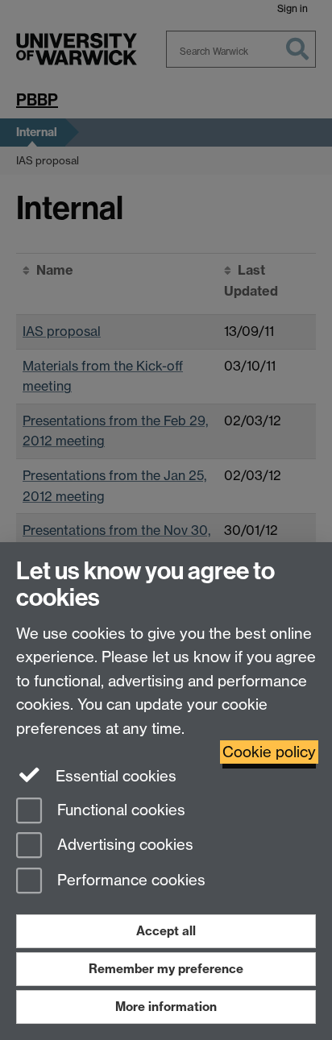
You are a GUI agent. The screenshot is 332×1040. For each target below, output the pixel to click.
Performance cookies (129, 881)
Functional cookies (119, 810)
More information (166, 1006)
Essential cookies (114, 776)
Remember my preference (166, 968)
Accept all (166, 930)
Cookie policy (269, 752)
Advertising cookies (123, 845)
